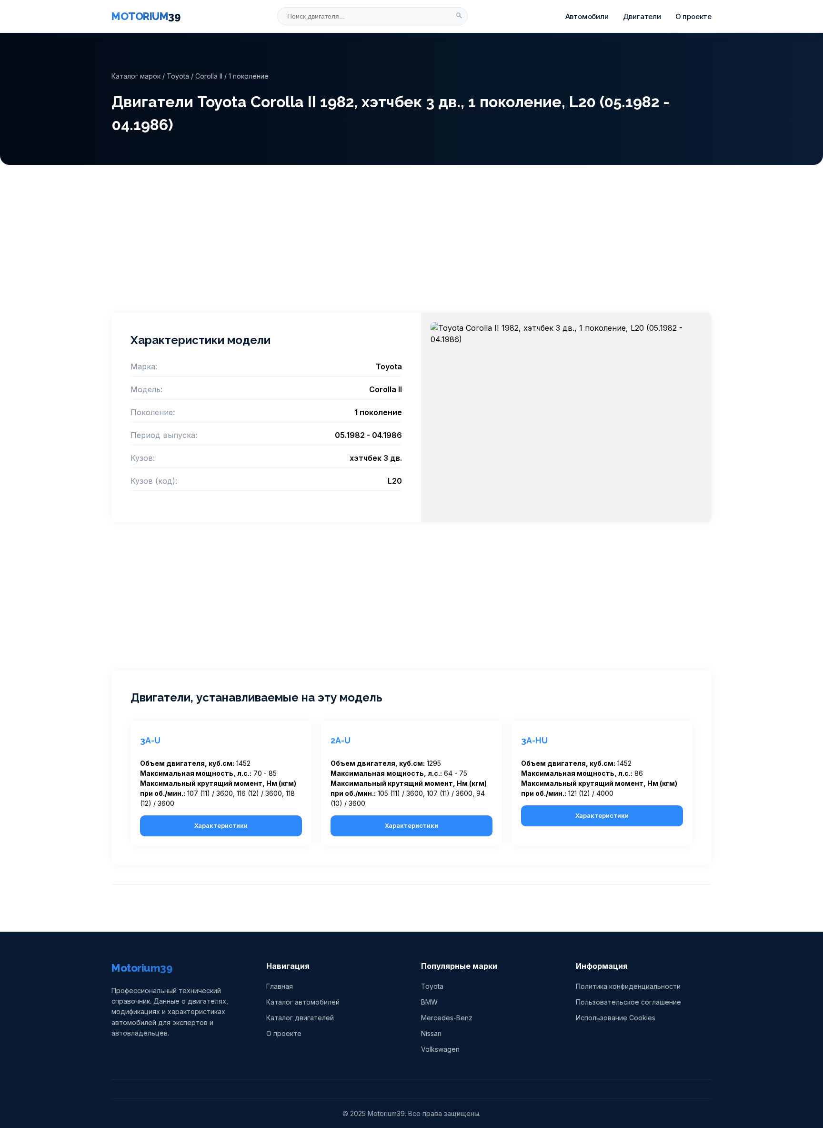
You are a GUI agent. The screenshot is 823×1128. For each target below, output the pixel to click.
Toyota (178, 76)
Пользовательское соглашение (628, 1002)
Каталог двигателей (300, 1018)
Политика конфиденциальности (628, 986)
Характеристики (221, 825)
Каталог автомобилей (303, 1002)
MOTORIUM (145, 16)
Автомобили (587, 16)
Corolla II (208, 76)
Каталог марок (136, 76)
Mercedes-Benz (446, 1018)
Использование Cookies (615, 1018)
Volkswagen (440, 1049)
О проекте (693, 16)
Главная (279, 986)
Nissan (431, 1033)
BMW (429, 1002)
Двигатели (642, 16)
